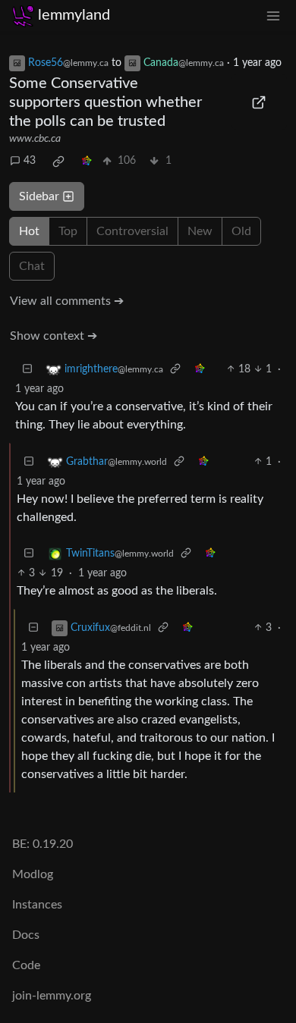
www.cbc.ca (35, 138)
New (200, 231)
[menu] (273, 16)
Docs (25, 935)
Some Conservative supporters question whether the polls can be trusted (105, 102)
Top (67, 231)
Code (26, 965)
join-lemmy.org (51, 996)
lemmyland (74, 15)
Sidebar (39, 196)
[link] (58, 161)
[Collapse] (27, 369)
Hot (29, 231)
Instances (37, 905)
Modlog (32, 874)
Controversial (132, 231)
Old (241, 231)
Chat (32, 266)
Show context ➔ (53, 336)
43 (30, 160)
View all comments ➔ (67, 301)
